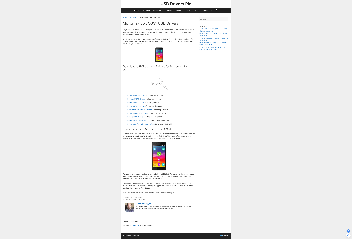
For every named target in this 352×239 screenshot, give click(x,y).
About (197, 10)
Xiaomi (178, 10)
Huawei (169, 10)
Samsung (146, 10)
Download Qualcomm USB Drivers (139, 110)
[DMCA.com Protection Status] (224, 236)
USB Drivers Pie (176, 3)
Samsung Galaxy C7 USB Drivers (135, 199)
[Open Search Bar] (217, 10)
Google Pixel (158, 10)
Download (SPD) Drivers (136, 99)
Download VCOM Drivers (136, 106)
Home (136, 10)
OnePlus (188, 10)
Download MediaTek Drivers (137, 113)
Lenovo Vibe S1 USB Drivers (133, 197)
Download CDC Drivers (135, 102)
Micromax (132, 17)
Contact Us (207, 10)
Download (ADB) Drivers (136, 95)
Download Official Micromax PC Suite (141, 124)
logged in (135, 226)
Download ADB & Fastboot (137, 120)
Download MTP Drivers (135, 117)
